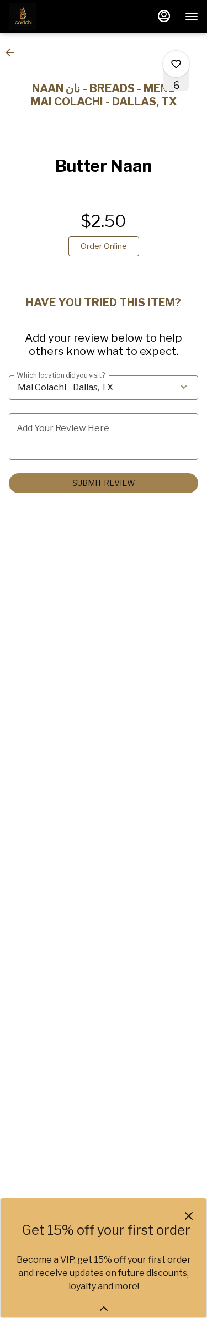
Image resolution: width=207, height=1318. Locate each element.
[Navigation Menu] (191, 16)
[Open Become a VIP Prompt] (103, 1308)
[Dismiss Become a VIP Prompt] (189, 1216)
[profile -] (164, 16)
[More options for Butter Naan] (176, 64)
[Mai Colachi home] (58, 16)
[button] (13, 52)
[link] (103, 246)
